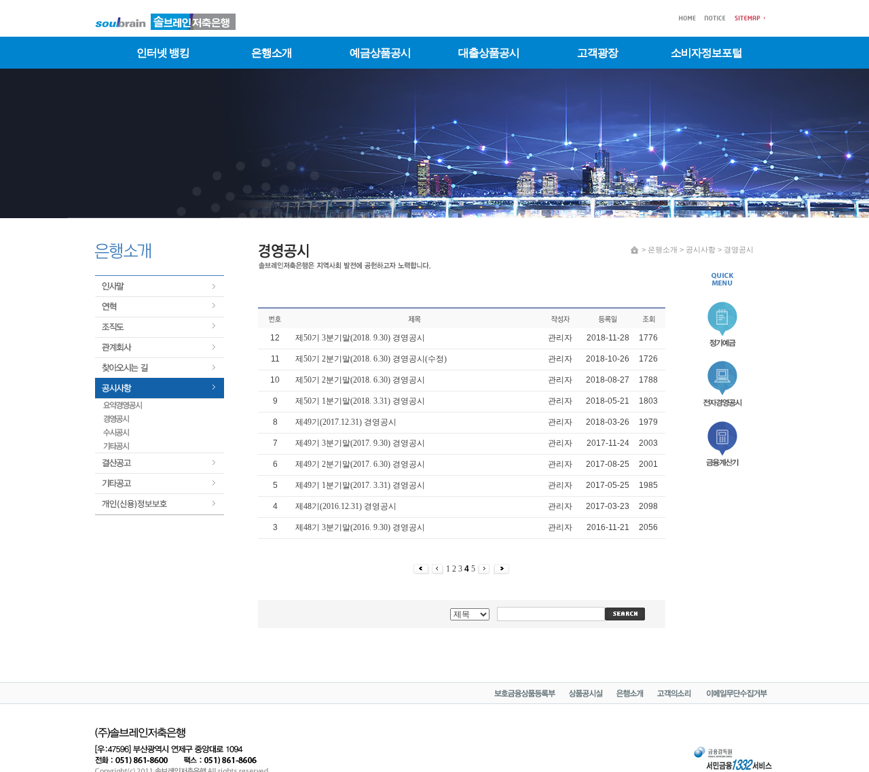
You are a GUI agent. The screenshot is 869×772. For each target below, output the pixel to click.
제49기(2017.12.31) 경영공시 (345, 422)
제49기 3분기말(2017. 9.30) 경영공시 (360, 443)
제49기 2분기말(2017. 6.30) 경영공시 (360, 464)
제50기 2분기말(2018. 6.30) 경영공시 (360, 380)
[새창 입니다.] (586, 694)
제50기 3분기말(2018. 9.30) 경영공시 (360, 338)
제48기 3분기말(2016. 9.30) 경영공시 (360, 527)
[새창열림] (724, 468)
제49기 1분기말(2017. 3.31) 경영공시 (360, 485)
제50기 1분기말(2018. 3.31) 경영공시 (360, 401)
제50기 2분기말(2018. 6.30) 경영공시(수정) (371, 359)
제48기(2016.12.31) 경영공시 (345, 506)
